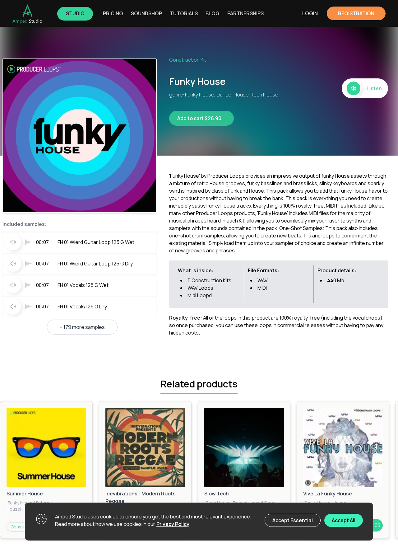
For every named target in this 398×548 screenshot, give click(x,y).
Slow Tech (216, 493)
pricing (113, 13)
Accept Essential (292, 520)
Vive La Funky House (327, 493)
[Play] (46, 447)
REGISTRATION (356, 13)
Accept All (343, 520)
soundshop (146, 13)
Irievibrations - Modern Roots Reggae (140, 497)
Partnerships (245, 13)
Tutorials (184, 13)
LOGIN (310, 13)
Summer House (25, 493)
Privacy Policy (172, 524)
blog (213, 13)
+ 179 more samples (82, 327)
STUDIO (75, 13)
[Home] (27, 14)
